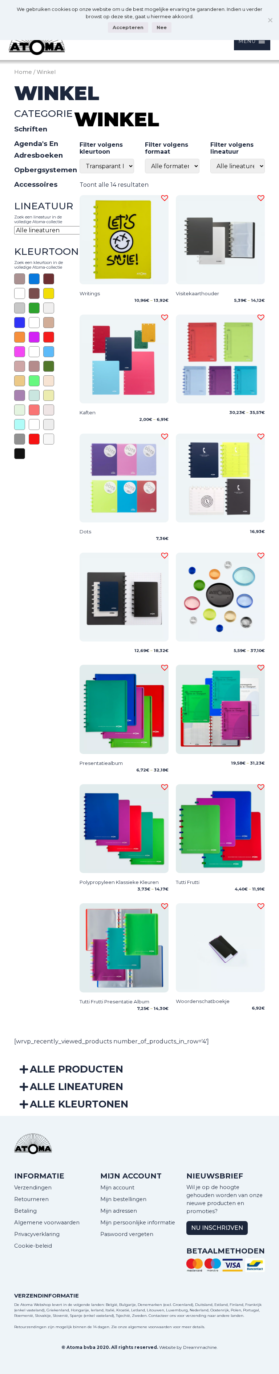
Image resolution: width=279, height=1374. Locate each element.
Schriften (30, 129)
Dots (85, 531)
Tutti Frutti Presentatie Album (114, 1001)
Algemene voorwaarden (47, 1222)
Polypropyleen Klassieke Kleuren (119, 882)
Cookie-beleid (33, 1246)
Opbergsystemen (45, 170)
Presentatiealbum (101, 763)
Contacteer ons (162, 1315)
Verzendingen (33, 1187)
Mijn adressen (118, 1211)
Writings (90, 293)
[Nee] (270, 20)
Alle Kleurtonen (79, 1104)
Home (23, 72)
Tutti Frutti (187, 882)
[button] (163, 197)
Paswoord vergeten (126, 1234)
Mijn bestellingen (123, 1199)
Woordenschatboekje (203, 1001)
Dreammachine (200, 1347)
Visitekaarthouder (197, 293)
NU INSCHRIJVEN (217, 1227)
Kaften (88, 412)
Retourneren (31, 1199)
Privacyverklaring (37, 1234)
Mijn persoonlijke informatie (137, 1222)
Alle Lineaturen (76, 1087)
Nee (162, 27)
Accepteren (128, 27)
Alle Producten (76, 1069)
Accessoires (35, 184)
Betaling (25, 1211)
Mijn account (117, 1187)
